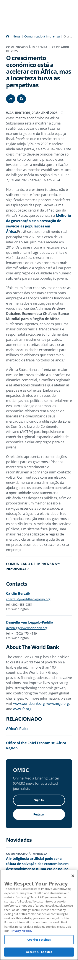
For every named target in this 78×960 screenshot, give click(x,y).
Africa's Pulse (17, 728)
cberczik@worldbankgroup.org (28, 599)
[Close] (73, 876)
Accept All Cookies (39, 952)
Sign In (39, 800)
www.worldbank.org (29, 703)
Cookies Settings (39, 939)
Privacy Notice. (21, 931)
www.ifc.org (22, 708)
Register (39, 814)
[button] (21, 98)
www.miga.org (57, 703)
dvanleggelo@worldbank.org (26, 628)
